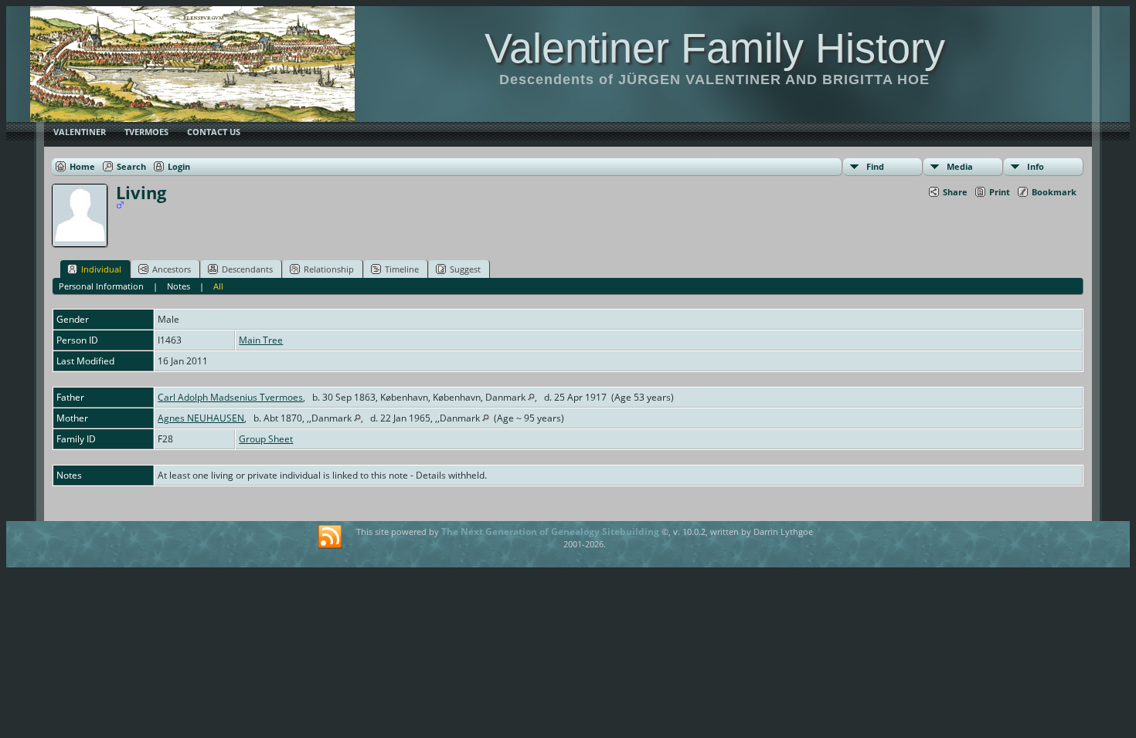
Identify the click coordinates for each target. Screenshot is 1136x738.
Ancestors (171, 269)
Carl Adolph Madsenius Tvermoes (230, 397)
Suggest (465, 269)
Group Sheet (266, 438)
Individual (101, 269)
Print (999, 192)
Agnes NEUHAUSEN (201, 418)
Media (960, 166)
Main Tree (261, 340)
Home (82, 166)
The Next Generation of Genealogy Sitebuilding (550, 531)
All (218, 286)
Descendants (247, 269)
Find (875, 166)
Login (179, 166)
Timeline (402, 269)
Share (955, 192)
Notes (178, 286)
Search (131, 166)
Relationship (329, 269)
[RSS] (330, 537)
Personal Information (101, 286)
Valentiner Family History (715, 48)
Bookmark (1054, 192)
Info (1035, 166)
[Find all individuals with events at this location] (531, 397)
